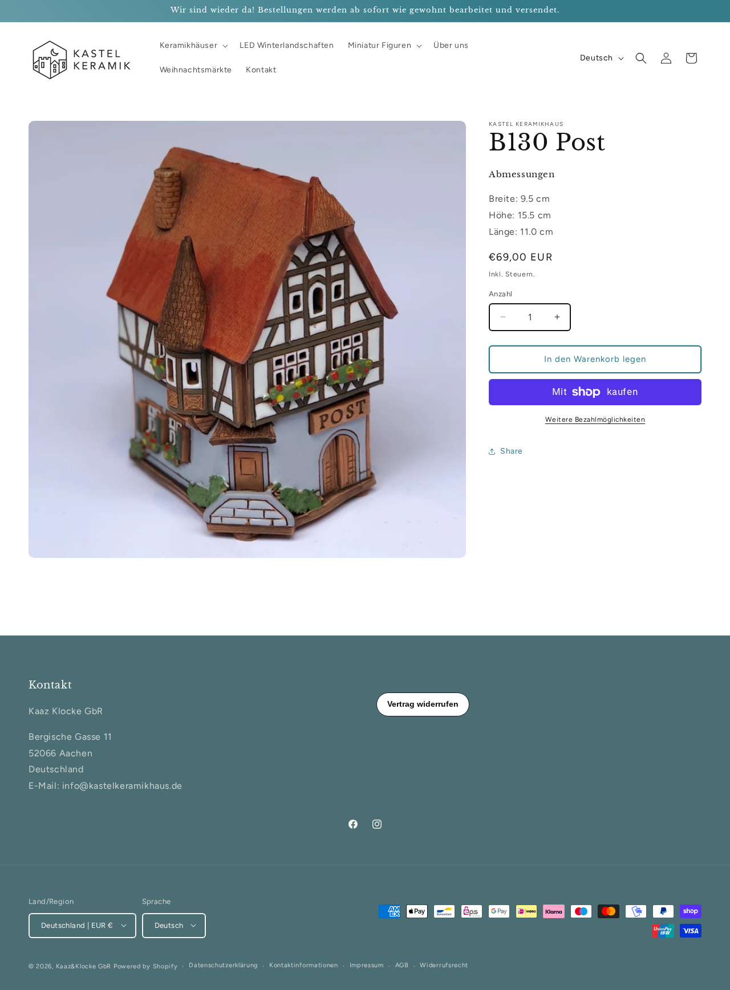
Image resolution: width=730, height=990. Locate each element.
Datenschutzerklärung (223, 965)
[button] (193, 46)
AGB (402, 965)
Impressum (367, 965)
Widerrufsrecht (444, 965)
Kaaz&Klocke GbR (84, 965)
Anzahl (500, 294)
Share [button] (511, 451)
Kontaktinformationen (303, 965)
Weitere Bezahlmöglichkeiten (595, 419)
